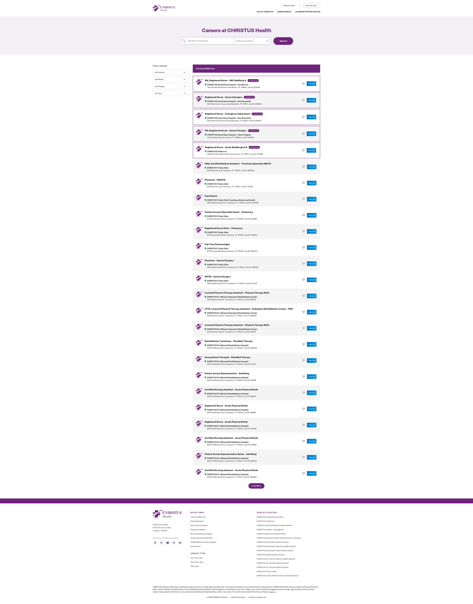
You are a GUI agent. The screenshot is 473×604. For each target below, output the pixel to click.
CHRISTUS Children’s (266, 521)
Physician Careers (198, 529)
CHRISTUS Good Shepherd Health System (274, 525)
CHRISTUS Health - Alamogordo (270, 529)
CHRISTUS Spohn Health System (271, 555)
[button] (252, 40)
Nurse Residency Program (201, 534)
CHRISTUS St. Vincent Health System (272, 567)
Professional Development (201, 538)
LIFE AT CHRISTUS (265, 12)
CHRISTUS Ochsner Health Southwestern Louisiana (279, 538)
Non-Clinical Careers (199, 525)
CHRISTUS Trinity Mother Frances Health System (277, 576)
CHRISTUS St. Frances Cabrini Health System (276, 559)
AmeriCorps (195, 546)
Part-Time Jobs (196, 562)
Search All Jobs (310, 5)
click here (272, 592)
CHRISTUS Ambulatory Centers (270, 517)
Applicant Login (288, 5)
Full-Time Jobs (196, 558)
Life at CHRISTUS (197, 517)
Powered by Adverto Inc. (257, 597)
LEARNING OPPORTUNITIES (307, 12)
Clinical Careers (197, 521)
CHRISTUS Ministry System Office (271, 534)
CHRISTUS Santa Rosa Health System (273, 542)
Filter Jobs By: (160, 66)
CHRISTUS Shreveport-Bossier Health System (276, 546)
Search (283, 41)
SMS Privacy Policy (238, 597)
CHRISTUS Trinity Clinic (267, 571)
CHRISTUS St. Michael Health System (273, 563)
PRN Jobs (194, 566)
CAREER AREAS (284, 12)
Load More (256, 486)
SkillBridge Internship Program (203, 542)
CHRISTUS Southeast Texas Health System (275, 550)
